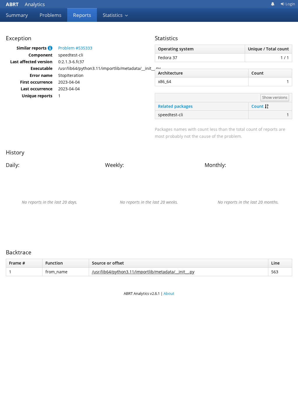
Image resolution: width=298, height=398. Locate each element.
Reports (82, 15)
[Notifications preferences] (273, 4)
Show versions (274, 97)
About (169, 293)
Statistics (113, 15)
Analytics (25, 4)
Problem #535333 (75, 48)
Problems (50, 15)
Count (257, 106)
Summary (17, 15)
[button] (50, 48)
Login (290, 3)
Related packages (175, 106)
